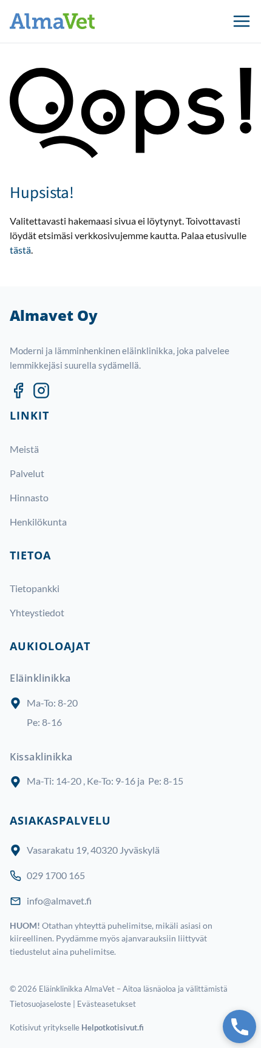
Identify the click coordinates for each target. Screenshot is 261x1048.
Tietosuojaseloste (40, 1004)
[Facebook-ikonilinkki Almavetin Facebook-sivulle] (18, 390)
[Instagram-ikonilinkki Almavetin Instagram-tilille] (41, 390)
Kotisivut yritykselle (77, 1027)
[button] (239, 1026)
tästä (20, 249)
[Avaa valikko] (241, 21)
